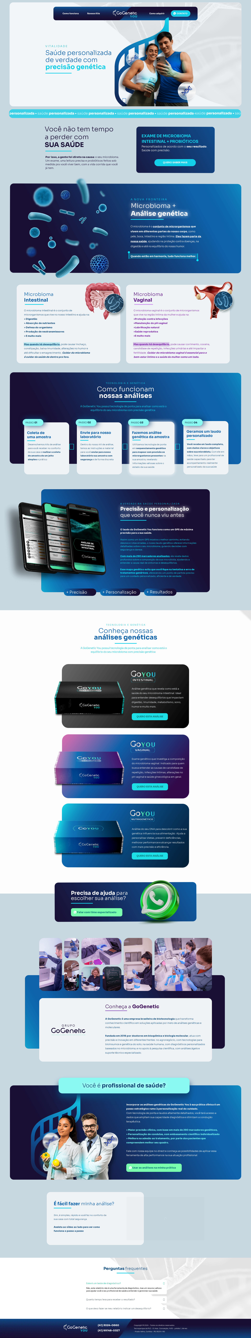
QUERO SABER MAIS (175, 162)
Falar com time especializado (96, 912)
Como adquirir (157, 13)
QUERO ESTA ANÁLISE (149, 716)
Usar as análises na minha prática (154, 1167)
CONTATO (182, 13)
